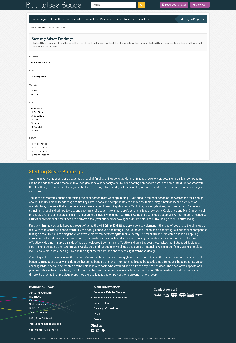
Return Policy (101, 303)
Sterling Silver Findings (58, 28)
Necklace (38, 108)
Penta (36, 123)
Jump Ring (39, 116)
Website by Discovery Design (130, 338)
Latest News (123, 19)
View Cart (201, 4)
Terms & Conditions (59, 338)
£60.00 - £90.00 (41, 151)
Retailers (105, 19)
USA (36, 94)
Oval (36, 119)
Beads (97, 319)
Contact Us (142, 19)
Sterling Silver (40, 76)
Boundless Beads (42, 62)
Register (198, 19)
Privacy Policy (77, 338)
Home (31, 28)
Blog (33, 338)
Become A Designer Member (110, 297)
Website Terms (94, 338)
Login (188, 19)
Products (90, 19)
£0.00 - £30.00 (40, 144)
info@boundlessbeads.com (45, 323)
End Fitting (39, 112)
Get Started (73, 19)
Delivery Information (106, 308)
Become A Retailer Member (110, 292)
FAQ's (97, 313)
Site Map (42, 338)
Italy (35, 90)
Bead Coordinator (175, 4)
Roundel (38, 127)
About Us (55, 19)
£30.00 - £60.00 (41, 148)
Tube (36, 130)
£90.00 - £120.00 (41, 155)
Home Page (39, 19)
